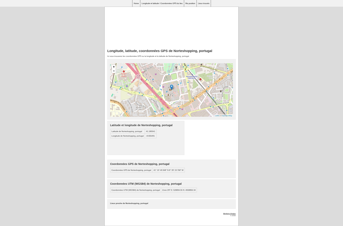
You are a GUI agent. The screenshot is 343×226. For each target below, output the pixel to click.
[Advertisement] (171, 28)
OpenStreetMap (227, 115)
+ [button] (114, 66)
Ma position (190, 3)
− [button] (114, 71)
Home (136, 3)
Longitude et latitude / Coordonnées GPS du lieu (162, 3)
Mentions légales (229, 214)
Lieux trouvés (203, 3)
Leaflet (217, 115)
